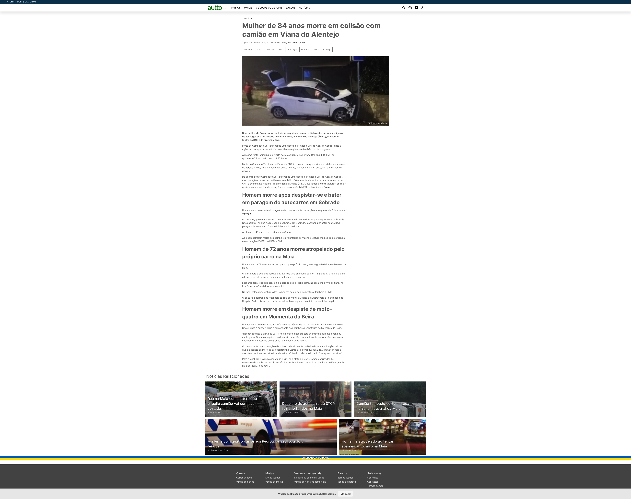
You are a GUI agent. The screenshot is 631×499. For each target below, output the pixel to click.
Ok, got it (345, 493)
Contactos (372, 481)
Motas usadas (272, 477)
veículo (249, 167)
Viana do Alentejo (322, 49)
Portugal (292, 49)
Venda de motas (274, 481)
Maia (259, 49)
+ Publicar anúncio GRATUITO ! (21, 2)
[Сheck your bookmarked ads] (416, 7)
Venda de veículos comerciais (310, 481)
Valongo (246, 213)
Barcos (290, 7)
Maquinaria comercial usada (309, 477)
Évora (327, 187)
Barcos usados (345, 477)
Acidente (248, 49)
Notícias (304, 7)
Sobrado (305, 49)
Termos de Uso (375, 485)
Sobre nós (374, 473)
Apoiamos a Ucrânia (315, 457)
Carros (236, 7)
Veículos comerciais (269, 7)
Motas (248, 7)
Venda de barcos (347, 481)
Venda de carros (245, 481)
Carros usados (244, 477)
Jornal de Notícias (296, 42)
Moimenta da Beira (275, 49)
